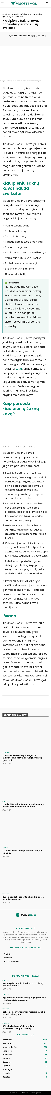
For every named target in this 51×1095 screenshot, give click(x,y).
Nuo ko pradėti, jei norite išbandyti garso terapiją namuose (23, 898)
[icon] (18, 915)
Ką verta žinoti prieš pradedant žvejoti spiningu (22, 851)
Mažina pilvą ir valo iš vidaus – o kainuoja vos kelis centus (23, 984)
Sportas (5, 847)
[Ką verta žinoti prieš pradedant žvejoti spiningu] (25, 830)
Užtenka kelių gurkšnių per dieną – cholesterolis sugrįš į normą (19, 1027)
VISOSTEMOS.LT (25, 928)
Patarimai (6, 752)
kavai (18, 368)
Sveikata (6, 14)
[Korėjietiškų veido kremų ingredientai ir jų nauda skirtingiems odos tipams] (25, 784)
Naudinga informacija (25, 947)
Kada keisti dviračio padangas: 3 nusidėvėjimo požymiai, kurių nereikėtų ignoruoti (22, 758)
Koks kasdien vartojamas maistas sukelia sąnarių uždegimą (23, 1013)
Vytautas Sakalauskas (19, 35)
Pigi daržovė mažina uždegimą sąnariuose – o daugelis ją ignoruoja (24, 998)
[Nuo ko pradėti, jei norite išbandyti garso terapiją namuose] (25, 876)
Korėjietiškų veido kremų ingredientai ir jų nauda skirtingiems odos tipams (23, 805)
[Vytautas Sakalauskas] (5, 35)
